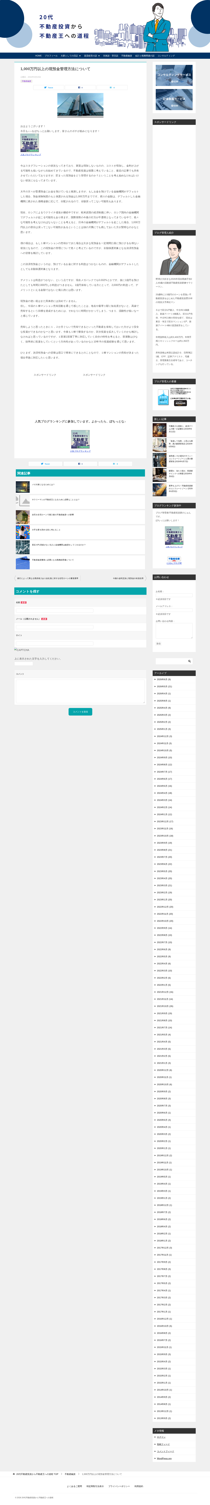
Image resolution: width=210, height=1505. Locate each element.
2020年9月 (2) (164, 1091)
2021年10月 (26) (165, 1006)
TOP (37, 1474)
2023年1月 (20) (164, 899)
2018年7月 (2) (164, 1212)
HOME (38, 55)
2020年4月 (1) (164, 1127)
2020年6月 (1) (164, 1112)
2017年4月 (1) (164, 1290)
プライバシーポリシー (119, 1486)
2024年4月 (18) (164, 793)
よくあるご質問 (74, 1486)
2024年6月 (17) (164, 779)
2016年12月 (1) (164, 1319)
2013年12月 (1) (164, 1411)
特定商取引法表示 (95, 1486)
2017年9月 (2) (164, 1262)
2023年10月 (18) (165, 836)
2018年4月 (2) (164, 1226)
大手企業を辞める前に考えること (46, 530)
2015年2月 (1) (164, 1375)
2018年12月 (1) (164, 1205)
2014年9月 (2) (164, 1397)
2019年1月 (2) (164, 1198)
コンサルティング (166, 55)
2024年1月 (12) (164, 814)
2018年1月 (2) (164, 1240)
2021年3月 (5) (164, 1049)
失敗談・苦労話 (110, 55)
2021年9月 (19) (164, 1013)
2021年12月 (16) (165, 992)
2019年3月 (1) (164, 1191)
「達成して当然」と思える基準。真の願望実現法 (181, 444)
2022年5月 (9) (164, 956)
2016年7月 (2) (164, 1340)
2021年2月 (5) (164, 1056)
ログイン (161, 1437)
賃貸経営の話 (90, 55)
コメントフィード (165, 1451)
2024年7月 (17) (164, 772)
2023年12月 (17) (165, 821)
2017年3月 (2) (164, 1297)
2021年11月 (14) (165, 999)
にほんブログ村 (174, 563)
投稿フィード (163, 1444)
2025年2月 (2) (164, 722)
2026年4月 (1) (164, 693)
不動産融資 (126, 55)
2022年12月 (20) (165, 907)
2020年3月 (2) (164, 1134)
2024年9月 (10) (164, 757)
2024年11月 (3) (164, 743)
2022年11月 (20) (165, 914)
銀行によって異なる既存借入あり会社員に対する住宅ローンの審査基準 (47, 578)
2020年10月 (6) (164, 1084)
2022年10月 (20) (165, 921)
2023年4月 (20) (164, 878)
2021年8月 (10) (164, 1020)
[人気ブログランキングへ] (80, 446)
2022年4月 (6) (164, 963)
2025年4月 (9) (164, 708)
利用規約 (139, 1486)
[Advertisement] (45, 396)
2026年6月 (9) (164, 679)
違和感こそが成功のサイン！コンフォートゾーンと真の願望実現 (181, 459)
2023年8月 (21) (164, 850)
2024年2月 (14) (164, 807)
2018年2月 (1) (164, 1233)
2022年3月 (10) (164, 970)
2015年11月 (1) (164, 1347)
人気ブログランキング (30, 154)
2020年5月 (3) (164, 1120)
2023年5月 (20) (164, 871)
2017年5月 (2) (164, 1283)
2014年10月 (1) (164, 1390)
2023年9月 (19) (164, 843)
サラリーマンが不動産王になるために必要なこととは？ (56, 500)
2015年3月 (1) (164, 1368)
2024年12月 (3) (164, 736)
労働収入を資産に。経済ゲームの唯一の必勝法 (181, 429)
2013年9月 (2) (164, 1418)
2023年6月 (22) (164, 864)
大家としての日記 (69, 55)
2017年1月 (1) (164, 1311)
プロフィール (51, 55)
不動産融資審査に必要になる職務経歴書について (53, 560)
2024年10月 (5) (164, 750)
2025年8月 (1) (164, 701)
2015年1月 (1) (164, 1383)
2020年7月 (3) (164, 1105)
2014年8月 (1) (164, 1404)
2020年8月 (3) (164, 1098)
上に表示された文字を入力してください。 (38, 658)
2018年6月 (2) (164, 1219)
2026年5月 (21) (164, 686)
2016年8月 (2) (164, 1333)
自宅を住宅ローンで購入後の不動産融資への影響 (53, 515)
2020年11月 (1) (164, 1077)
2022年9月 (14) (164, 928)
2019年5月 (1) (164, 1176)
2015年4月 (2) (164, 1361)
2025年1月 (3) (164, 729)
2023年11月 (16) (165, 828)
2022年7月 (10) (164, 942)
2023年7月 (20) (164, 857)
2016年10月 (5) (164, 1326)
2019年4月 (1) (164, 1184)
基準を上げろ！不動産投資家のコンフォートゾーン (181, 488)
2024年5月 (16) (164, 786)
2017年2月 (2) (164, 1304)
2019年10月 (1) (164, 1169)
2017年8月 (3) (164, 1269)
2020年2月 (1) (164, 1141)
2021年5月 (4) (164, 1034)
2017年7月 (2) (164, 1276)
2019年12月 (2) (164, 1155)
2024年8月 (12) (164, 764)
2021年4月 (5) (164, 1041)
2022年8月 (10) (164, 935)
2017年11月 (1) (164, 1255)
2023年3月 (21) (164, 885)
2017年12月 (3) (164, 1248)
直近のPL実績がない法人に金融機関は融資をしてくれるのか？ (59, 545)
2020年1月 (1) (164, 1148)
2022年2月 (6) (164, 978)
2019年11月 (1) (164, 1162)
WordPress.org (164, 1458)
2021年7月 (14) (164, 1027)
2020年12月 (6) (164, 1070)
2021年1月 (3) (164, 1063)
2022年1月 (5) (164, 985)
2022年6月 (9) (164, 949)
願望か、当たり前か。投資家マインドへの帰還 (181, 473)
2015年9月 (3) (164, 1354)
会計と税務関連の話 (145, 55)
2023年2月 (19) (164, 892)
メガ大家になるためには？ (43, 484)
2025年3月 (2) (164, 715)
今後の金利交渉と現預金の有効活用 (128, 578)
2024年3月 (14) (164, 800)
